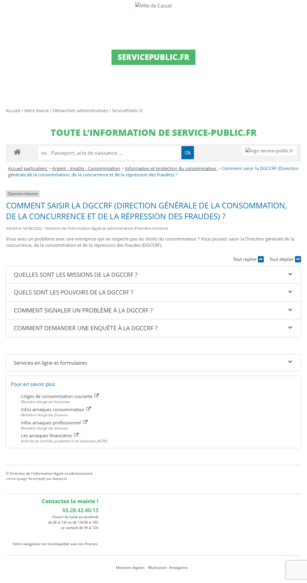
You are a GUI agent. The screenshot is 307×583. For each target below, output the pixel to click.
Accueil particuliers (28, 168)
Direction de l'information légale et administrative (51, 473)
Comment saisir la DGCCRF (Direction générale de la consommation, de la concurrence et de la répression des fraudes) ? (153, 171)
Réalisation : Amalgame (168, 567)
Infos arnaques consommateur (53, 409)
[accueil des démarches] (17, 151)
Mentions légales (130, 567)
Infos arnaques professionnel (51, 423)
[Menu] (8, 10)
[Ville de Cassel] (153, 5)
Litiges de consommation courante (57, 396)
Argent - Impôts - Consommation (86, 168)
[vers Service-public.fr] (269, 150)
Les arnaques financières (47, 435)
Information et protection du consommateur (171, 168)
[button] (153, 275)
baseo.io (60, 478)
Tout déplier (282, 259)
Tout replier (245, 259)
